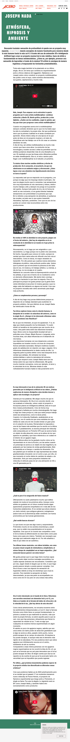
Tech (55, 5)
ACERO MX (61, 5)
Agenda (31, 5)
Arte (36, 5)
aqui (51, 733)
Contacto (16, 1)
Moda (20, 8)
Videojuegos (50, 5)
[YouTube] (66, 8)
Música (21, 5)
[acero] (8, 7)
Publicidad (11, 1)
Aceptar (61, 736)
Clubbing (41, 5)
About (3, 1)
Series (40, 8)
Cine (36, 8)
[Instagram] (64, 8)
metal (65, 5)
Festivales (26, 5)
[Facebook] (61, 8)
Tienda (7, 1)
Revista (49, 8)
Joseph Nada (14, 51)
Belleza (25, 8)
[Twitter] (59, 8)
